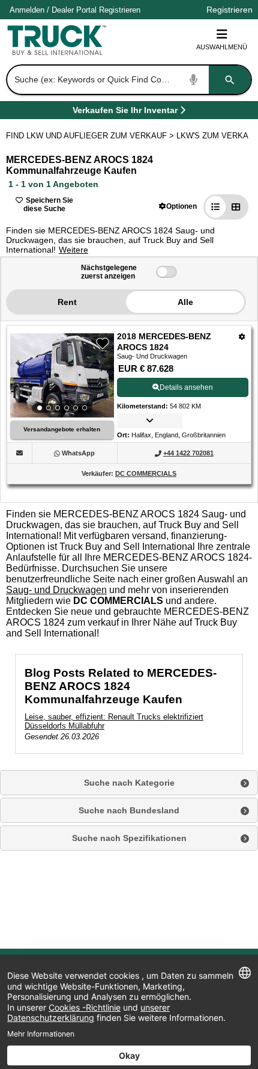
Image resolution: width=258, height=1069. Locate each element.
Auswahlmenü (221, 47)
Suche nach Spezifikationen (129, 838)
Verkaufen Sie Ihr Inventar (125, 112)
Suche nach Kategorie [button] (129, 782)
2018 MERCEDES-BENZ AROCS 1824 (164, 341)
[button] (178, 206)
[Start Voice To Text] (194, 79)
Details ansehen (186, 387)
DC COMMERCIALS (145, 473)
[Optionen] (242, 336)
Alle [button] (185, 302)
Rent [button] (67, 302)
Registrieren (119, 9)
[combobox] (128, 80)
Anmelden (27, 9)
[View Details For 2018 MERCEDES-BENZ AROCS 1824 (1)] (62, 375)
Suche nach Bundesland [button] (129, 810)
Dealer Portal (74, 9)
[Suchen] (230, 80)
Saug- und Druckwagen (56, 590)
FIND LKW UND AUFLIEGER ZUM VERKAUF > (91, 135)
